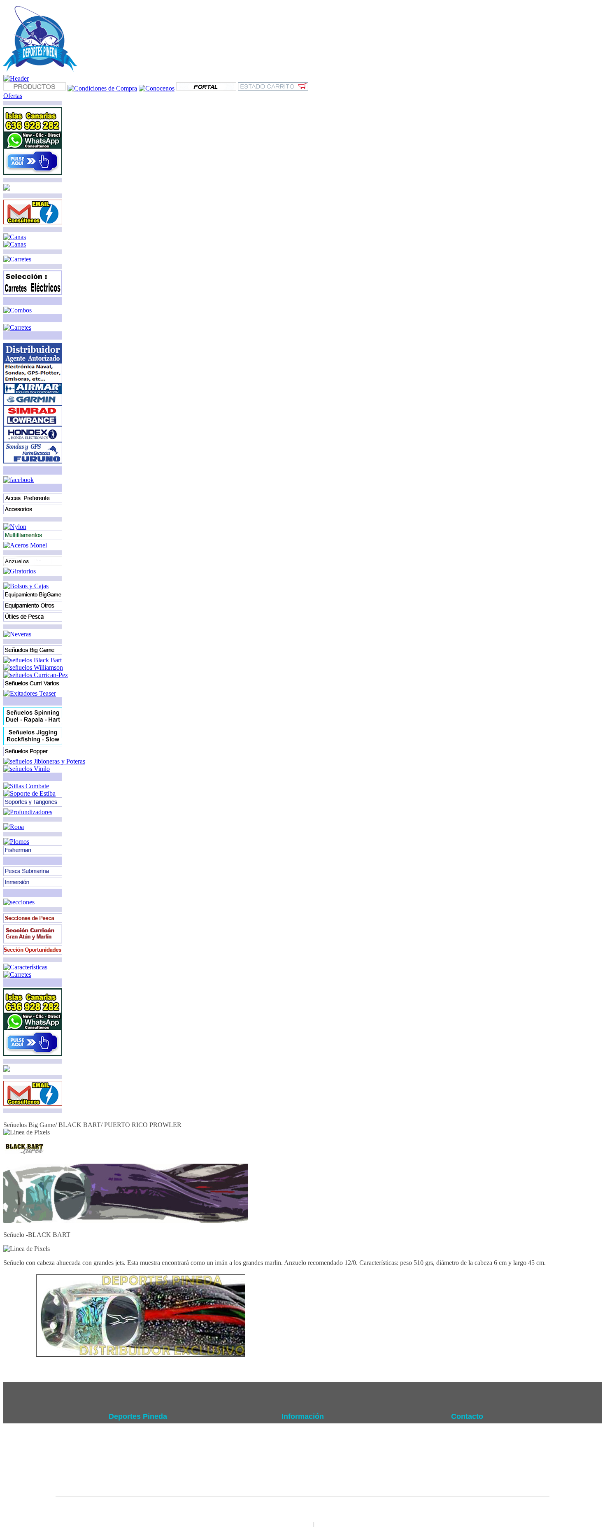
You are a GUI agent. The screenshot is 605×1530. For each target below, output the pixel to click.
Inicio (302, 1431)
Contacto (302, 1468)
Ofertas (12, 95)
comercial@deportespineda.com (471, 1459)
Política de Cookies (303, 1459)
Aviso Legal (303, 1440)
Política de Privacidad (302, 1450)
